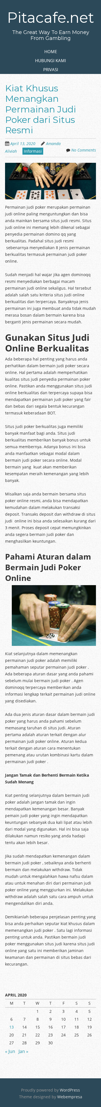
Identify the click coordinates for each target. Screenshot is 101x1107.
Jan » (23, 1051)
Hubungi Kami (50, 60)
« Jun (10, 1051)
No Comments (83, 150)
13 (11, 1027)
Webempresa (69, 1096)
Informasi (33, 151)
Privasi (50, 69)
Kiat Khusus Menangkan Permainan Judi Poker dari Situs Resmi (40, 109)
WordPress (70, 1090)
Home (50, 51)
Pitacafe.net (50, 17)
